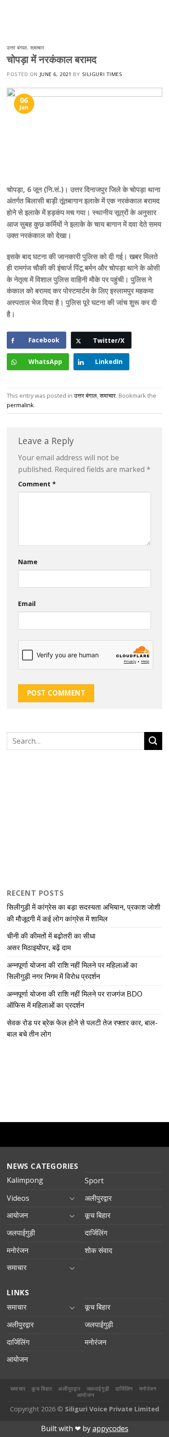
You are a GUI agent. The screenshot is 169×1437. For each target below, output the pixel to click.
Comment (37, 484)
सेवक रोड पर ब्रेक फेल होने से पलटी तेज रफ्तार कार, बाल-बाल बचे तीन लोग (82, 1028)
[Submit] (153, 741)
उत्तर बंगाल (17, 47)
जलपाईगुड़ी (21, 1233)
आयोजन (17, 1215)
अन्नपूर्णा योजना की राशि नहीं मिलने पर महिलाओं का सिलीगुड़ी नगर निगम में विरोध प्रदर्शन (72, 971)
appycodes (110, 1428)
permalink (20, 405)
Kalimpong (25, 1180)
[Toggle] (72, 1198)
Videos (18, 1198)
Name (27, 561)
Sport (94, 1181)
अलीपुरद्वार (98, 1198)
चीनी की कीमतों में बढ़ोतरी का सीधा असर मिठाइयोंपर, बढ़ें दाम (51, 941)
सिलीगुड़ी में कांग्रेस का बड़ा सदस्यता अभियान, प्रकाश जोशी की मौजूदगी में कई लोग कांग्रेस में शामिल (83, 913)
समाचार (37, 47)
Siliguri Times (102, 74)
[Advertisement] (63, 817)
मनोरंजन (17, 1250)
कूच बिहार (97, 1215)
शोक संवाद (98, 1250)
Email (27, 603)
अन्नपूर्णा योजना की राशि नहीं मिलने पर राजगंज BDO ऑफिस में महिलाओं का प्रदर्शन (74, 999)
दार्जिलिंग (96, 1233)
